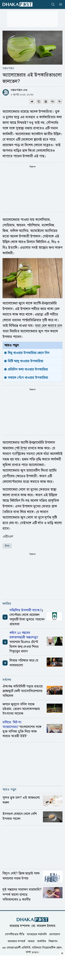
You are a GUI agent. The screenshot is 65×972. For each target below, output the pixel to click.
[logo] (17, 4)
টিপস (7, 546)
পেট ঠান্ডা (21, 448)
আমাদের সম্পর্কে (16, 941)
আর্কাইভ (41, 941)
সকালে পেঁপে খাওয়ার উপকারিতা (28, 378)
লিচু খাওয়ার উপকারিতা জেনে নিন (28, 353)
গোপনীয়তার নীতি (14, 934)
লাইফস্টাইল (8, 68)
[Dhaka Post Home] (32, 919)
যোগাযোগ (54, 934)
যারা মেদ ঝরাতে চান (48, 325)
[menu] (59, 4)
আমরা (31, 941)
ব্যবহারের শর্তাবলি (37, 934)
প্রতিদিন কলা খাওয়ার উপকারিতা (28, 369)
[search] (53, 4)
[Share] (32, 101)
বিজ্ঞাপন (53, 941)
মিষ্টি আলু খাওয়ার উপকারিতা (25, 361)
